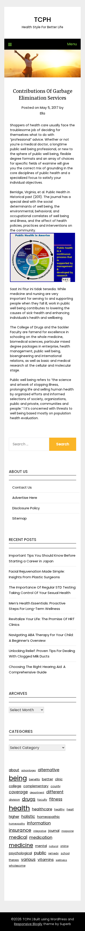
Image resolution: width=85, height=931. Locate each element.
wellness (61, 860)
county (56, 786)
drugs (28, 799)
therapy (14, 860)
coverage (18, 792)
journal (53, 830)
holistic (28, 816)
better (47, 779)
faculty (42, 800)
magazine (67, 831)
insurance (20, 830)
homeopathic (48, 816)
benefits (34, 779)
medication (40, 837)
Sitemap (19, 518)
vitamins (46, 859)
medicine (21, 845)
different (54, 792)
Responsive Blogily (28, 924)
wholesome (17, 866)
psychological (20, 853)
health (19, 808)
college (15, 786)
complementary (36, 786)
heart (70, 809)
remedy (53, 853)
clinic (59, 779)
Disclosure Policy (26, 508)
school (65, 853)
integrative (39, 831)
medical (18, 837)
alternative (48, 770)
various (28, 859)
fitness (55, 799)
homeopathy (17, 823)
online (64, 846)
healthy (59, 809)
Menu (72, 44)
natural (53, 846)
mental (41, 846)
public (40, 853)
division (14, 799)
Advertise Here (24, 497)
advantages (28, 770)
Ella (42, 113)
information (39, 823)
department (37, 792)
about (14, 770)
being (18, 778)
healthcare (42, 809)
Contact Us (22, 487)
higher (14, 816)
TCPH (42, 19)
